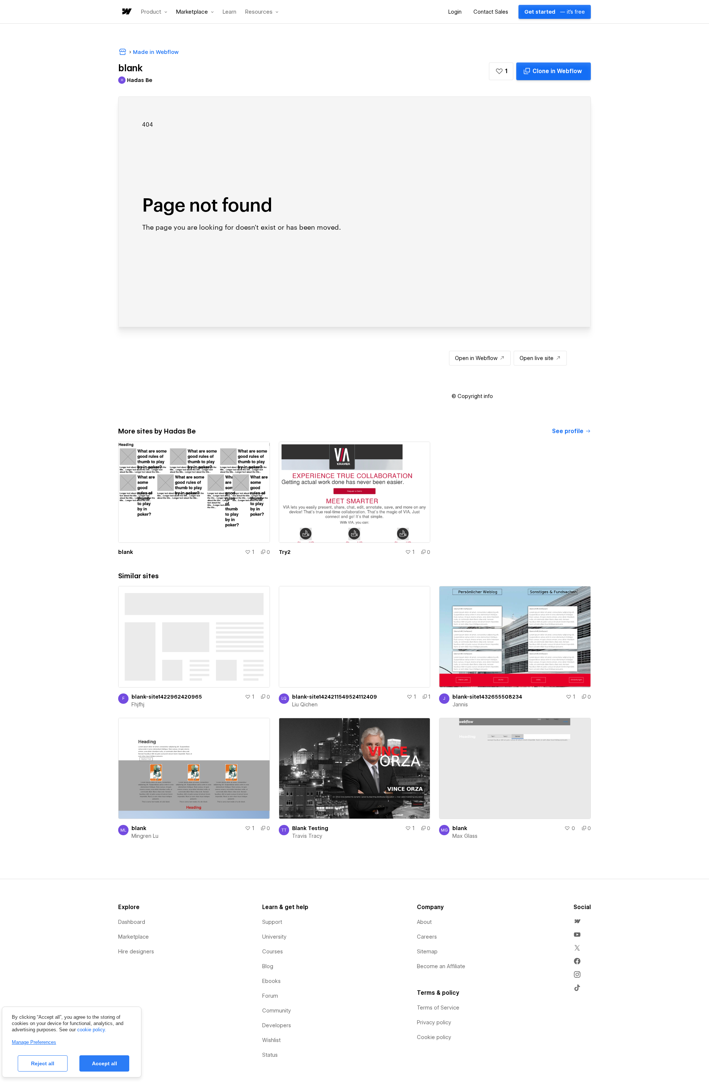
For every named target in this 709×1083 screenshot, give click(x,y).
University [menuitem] (274, 937)
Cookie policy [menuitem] (434, 1037)
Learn (229, 12)
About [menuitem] (424, 922)
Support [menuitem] (272, 922)
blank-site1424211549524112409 (334, 697)
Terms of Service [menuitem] (438, 1008)
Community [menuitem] (276, 1011)
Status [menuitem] (270, 1055)
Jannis (460, 704)
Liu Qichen (305, 704)
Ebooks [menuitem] (271, 981)
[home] (126, 12)
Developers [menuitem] (276, 1025)
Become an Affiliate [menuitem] (441, 966)
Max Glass (464, 836)
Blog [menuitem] (267, 966)
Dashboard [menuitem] (131, 922)
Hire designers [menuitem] (136, 952)
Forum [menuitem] (270, 996)
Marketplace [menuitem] (133, 937)
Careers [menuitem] (427, 937)
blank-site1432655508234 (487, 697)
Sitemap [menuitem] (427, 952)
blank (125, 552)
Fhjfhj (137, 704)
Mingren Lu (144, 836)
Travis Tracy (307, 836)
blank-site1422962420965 (166, 697)
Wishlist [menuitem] (271, 1040)
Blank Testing (310, 828)
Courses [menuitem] (272, 952)
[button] (154, 12)
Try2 (285, 552)
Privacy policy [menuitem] (434, 1022)
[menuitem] (577, 921)
